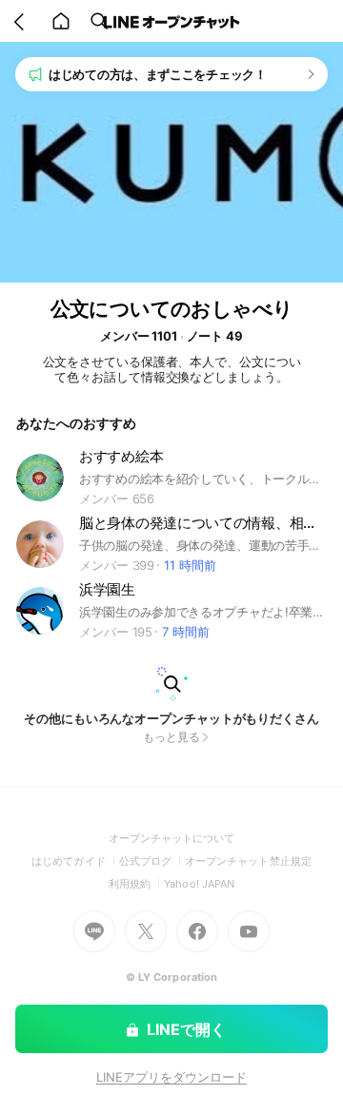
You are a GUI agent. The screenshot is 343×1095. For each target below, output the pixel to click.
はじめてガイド (74, 861)
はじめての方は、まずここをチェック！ (158, 74)
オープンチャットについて (172, 838)
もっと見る (171, 737)
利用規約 (136, 883)
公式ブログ (152, 861)
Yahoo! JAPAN (199, 883)
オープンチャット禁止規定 (248, 861)
